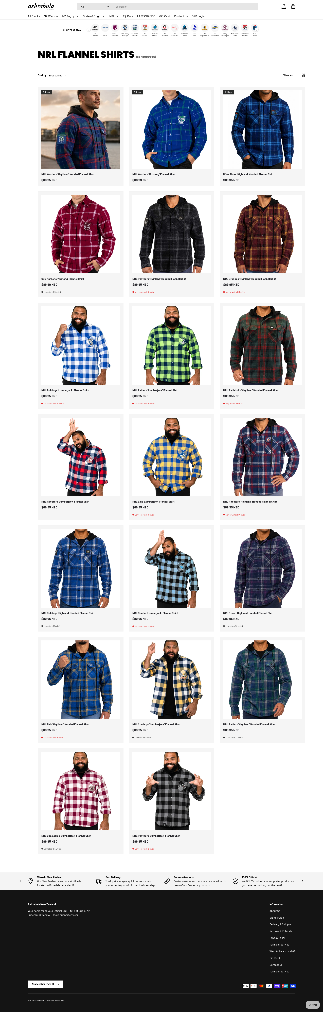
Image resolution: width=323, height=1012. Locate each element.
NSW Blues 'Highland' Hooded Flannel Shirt (248, 174)
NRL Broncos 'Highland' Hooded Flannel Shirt (249, 278)
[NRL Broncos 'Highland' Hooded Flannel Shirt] (262, 234)
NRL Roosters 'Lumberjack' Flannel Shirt (65, 501)
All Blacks (34, 16)
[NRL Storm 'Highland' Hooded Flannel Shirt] (262, 568)
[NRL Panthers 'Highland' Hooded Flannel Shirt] (171, 234)
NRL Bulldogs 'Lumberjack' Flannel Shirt (65, 390)
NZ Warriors (51, 16)
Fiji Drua (128, 16)
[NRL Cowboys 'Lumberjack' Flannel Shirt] (171, 679)
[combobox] (167, 6)
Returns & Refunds (281, 931)
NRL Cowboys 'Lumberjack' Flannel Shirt (156, 724)
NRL (112, 16)
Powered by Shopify (55, 1000)
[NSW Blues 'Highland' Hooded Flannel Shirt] (262, 129)
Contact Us (181, 16)
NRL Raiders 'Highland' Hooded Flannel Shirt (249, 724)
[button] (293, 6)
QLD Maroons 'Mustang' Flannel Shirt (62, 278)
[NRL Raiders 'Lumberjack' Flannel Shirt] (171, 345)
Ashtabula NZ (40, 1000)
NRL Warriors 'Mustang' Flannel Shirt (153, 174)
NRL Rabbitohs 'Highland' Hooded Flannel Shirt (250, 390)
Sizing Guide (277, 917)
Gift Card (164, 16)
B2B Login (198, 16)
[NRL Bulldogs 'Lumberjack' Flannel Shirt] (80, 345)
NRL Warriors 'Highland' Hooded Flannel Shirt (67, 174)
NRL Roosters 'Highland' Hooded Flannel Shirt (250, 501)
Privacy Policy (277, 937)
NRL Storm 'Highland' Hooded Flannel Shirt (248, 613)
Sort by (42, 75)
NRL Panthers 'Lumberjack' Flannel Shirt (156, 835)
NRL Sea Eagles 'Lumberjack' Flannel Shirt (66, 835)
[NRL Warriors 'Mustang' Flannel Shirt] (171, 129)
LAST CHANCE (146, 16)
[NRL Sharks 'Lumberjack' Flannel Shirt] (171, 568)
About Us (275, 910)
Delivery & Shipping (281, 924)
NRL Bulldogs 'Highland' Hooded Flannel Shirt (68, 613)
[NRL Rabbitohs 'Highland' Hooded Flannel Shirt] (262, 345)
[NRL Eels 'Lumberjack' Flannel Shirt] (171, 457)
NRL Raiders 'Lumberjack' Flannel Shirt (155, 390)
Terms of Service (279, 944)
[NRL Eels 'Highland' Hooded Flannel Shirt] (80, 679)
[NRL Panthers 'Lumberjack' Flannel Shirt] (171, 791)
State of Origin (92, 16)
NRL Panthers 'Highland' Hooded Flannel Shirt (159, 278)
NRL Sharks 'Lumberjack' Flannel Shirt (155, 613)
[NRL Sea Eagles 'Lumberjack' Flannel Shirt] (80, 791)
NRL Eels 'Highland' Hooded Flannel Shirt (65, 724)
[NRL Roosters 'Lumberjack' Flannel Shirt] (80, 457)
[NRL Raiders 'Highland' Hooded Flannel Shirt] (262, 679)
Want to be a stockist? (282, 951)
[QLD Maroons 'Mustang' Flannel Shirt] (80, 234)
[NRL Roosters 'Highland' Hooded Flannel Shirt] (262, 457)
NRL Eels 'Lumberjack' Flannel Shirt (153, 501)
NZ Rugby (68, 16)
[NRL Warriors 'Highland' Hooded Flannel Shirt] (80, 129)
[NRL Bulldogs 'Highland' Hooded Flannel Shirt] (80, 568)
